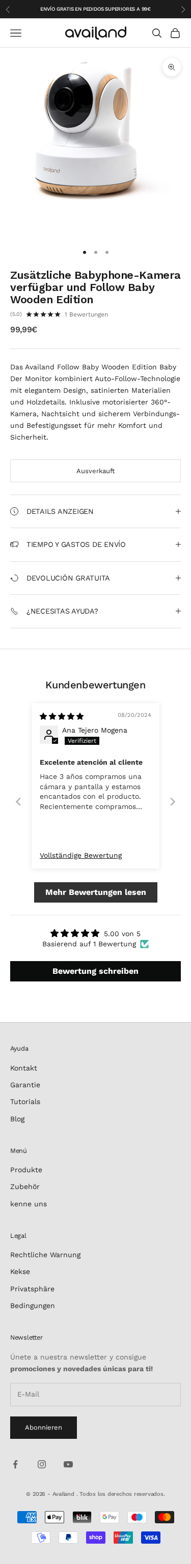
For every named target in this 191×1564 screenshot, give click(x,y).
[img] (62, 716)
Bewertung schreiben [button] (95, 971)
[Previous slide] (18, 801)
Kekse (20, 1271)
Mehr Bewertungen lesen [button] (95, 892)
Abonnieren (43, 1427)
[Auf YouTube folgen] (68, 1464)
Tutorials (25, 1101)
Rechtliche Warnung (45, 1255)
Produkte (26, 1170)
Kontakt (23, 1068)
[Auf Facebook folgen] (15, 1464)
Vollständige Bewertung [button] (81, 855)
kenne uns (28, 1204)
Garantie (25, 1085)
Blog (17, 1119)
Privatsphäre (32, 1289)
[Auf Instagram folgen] (42, 1464)
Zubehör (25, 1186)
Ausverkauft (95, 471)
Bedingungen (32, 1305)
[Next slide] (173, 801)
